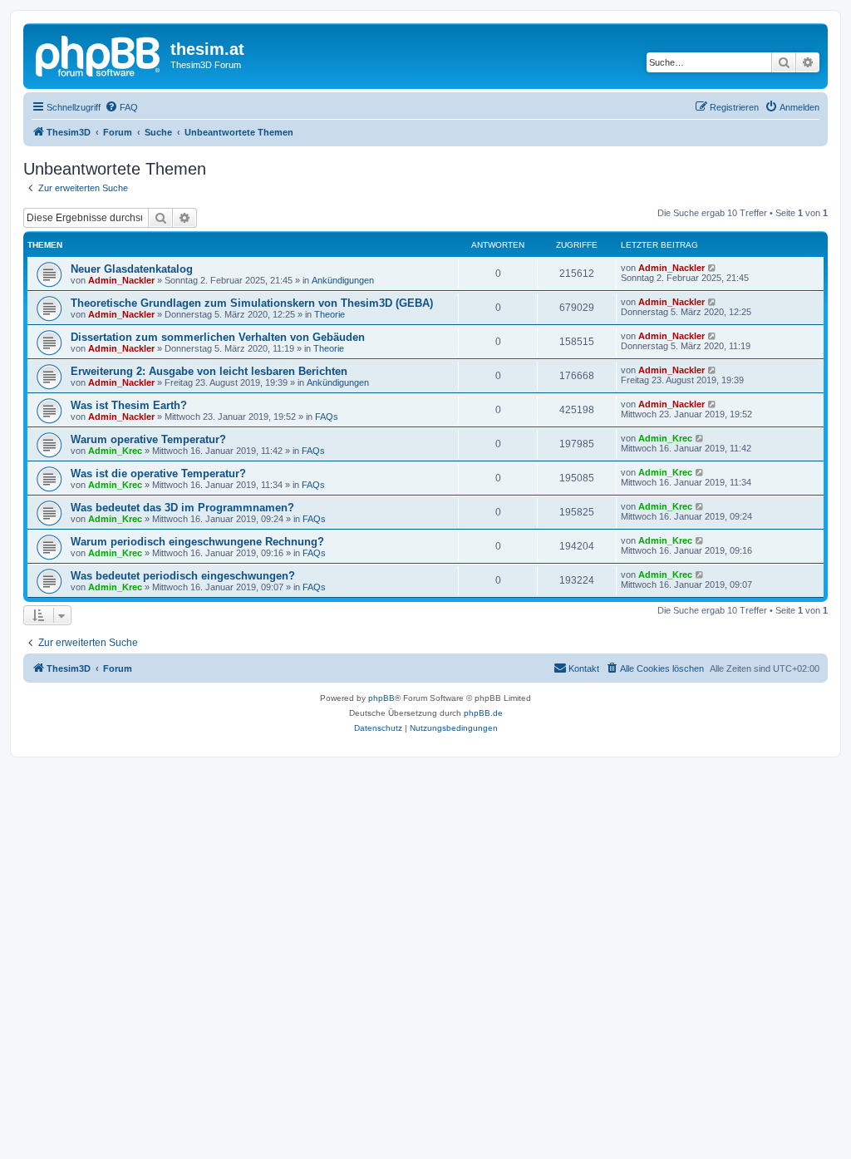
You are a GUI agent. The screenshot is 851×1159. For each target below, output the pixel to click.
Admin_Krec (115, 451)
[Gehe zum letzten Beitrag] (712, 268)
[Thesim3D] (98, 54)
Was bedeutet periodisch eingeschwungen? (183, 576)
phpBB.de (483, 713)
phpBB (381, 698)
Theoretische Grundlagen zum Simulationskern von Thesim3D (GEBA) (252, 303)
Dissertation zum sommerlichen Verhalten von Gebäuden (218, 337)
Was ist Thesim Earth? (129, 405)
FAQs (326, 417)
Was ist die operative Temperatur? (158, 473)
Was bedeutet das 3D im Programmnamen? (182, 507)
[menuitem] (121, 107)
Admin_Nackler (121, 280)
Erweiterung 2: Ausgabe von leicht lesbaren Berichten (209, 371)
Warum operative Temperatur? (148, 439)
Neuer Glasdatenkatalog (132, 269)
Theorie (329, 314)
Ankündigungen (343, 280)
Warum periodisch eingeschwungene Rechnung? (197, 541)
